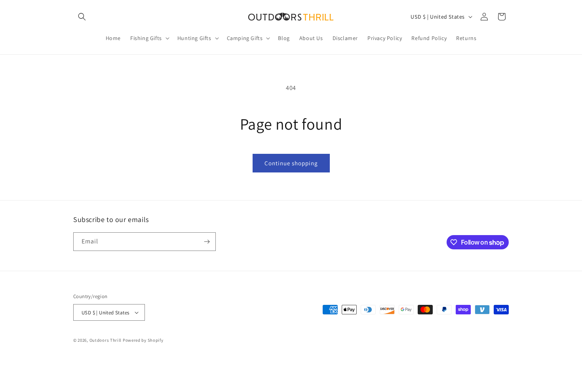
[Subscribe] (206, 241)
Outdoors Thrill (105, 340)
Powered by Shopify (143, 340)
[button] (82, 16)
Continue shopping (291, 163)
